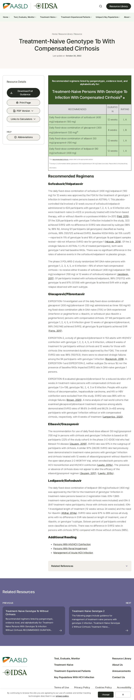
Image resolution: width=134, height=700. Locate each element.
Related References (62, 566)
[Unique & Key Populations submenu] (119, 16)
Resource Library (119, 6)
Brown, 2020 (74, 400)
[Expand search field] (100, 6)
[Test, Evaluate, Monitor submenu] (35, 16)
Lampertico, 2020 (112, 416)
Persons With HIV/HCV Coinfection (72, 544)
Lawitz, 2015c (105, 465)
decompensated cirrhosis (60, 159)
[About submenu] (130, 16)
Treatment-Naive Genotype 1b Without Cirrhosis (27, 613)
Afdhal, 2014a (69, 513)
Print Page (25, 102)
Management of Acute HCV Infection (73, 552)
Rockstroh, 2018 (114, 359)
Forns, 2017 (55, 330)
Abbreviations (25, 137)
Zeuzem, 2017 (87, 473)
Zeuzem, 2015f (78, 444)
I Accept (105, 694)
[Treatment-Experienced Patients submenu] (91, 16)
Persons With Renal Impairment (70, 548)
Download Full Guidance (25, 93)
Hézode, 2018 (113, 241)
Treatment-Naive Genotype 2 (88, 611)
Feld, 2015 (122, 216)
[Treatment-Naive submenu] (56, 16)
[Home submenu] (9, 16)
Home (54, 34)
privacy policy (62, 696)
